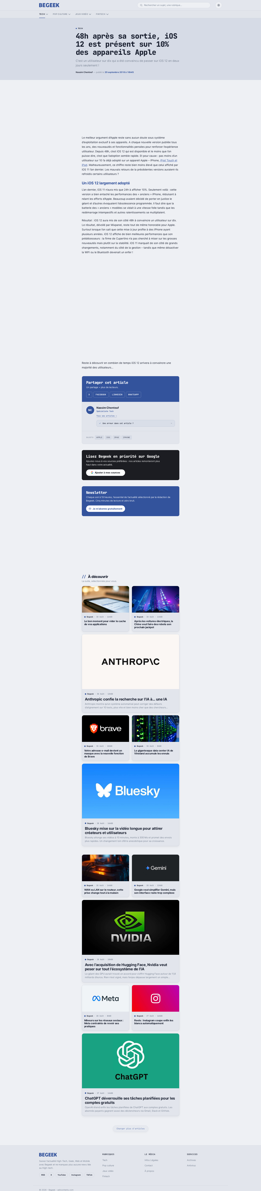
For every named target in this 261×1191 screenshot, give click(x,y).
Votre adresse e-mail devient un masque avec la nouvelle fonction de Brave (104, 753)
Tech (42, 14)
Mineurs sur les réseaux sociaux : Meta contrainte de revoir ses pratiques (104, 1023)
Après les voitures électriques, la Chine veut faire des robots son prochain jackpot (153, 624)
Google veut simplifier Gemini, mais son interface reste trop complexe (154, 891)
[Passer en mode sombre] (218, 5)
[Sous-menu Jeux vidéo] (90, 14)
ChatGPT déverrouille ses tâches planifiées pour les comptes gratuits (130, 1100)
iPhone (126, 437)
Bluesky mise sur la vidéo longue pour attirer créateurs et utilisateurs (124, 830)
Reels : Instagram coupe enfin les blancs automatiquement (153, 1022)
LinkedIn (117, 394)
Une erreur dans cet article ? (118, 423)
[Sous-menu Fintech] (107, 14)
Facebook (101, 394)
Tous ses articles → (106, 416)
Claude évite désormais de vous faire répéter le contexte (153, 1161)
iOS (108, 437)
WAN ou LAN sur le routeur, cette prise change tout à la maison (103, 891)
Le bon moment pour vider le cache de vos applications (105, 623)
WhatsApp (133, 394)
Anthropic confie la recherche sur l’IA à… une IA (126, 699)
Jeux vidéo (81, 14)
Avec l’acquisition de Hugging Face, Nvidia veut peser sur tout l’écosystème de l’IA (126, 967)
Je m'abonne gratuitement (107, 508)
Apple (99, 437)
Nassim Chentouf (84, 72)
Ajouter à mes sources (107, 472)
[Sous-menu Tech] (47, 14)
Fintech (100, 14)
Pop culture (60, 14)
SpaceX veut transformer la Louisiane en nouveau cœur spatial (104, 1161)
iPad (116, 437)
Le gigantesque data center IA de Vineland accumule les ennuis (153, 752)
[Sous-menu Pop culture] (69, 14)
